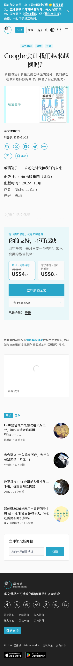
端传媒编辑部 (34, 340)
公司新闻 (39, 620)
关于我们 (9, 614)
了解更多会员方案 (21, 302)
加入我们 (39, 614)
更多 (17, 415)
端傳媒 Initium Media (26, 645)
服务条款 (61, 645)
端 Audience (11, 523)
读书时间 (27, 46)
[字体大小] (40, 30)
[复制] (7, 146)
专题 (48, 46)
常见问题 (9, 620)
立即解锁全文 (37, 290)
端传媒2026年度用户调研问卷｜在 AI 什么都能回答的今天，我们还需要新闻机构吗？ (26, 513)
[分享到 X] (16, 146)
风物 (39, 46)
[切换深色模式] (52, 29)
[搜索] (59, 29)
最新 (8, 415)
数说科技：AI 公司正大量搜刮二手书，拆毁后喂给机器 (26, 484)
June (7, 491)
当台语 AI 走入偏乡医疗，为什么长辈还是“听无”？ (26, 457)
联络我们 (24, 614)
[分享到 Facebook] (26, 146)
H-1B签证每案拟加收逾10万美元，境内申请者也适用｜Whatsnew (25, 430)
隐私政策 (48, 645)
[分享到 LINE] (44, 146)
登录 (28, 312)
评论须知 (13, 391)
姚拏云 (7, 440)
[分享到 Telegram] (35, 146)
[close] (68, 11)
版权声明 (24, 620)
